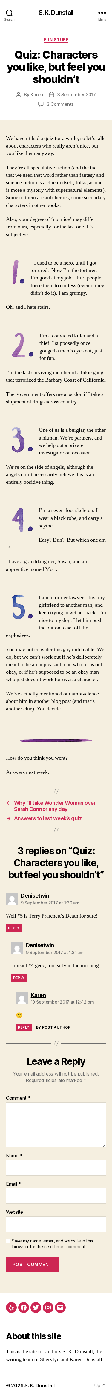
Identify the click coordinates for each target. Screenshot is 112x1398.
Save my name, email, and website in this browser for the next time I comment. (52, 1243)
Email (13, 1184)
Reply (14, 928)
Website (14, 1212)
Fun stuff (56, 39)
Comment (18, 1098)
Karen (36, 94)
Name (14, 1156)
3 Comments (60, 104)
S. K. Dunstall (56, 13)
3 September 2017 (76, 94)
